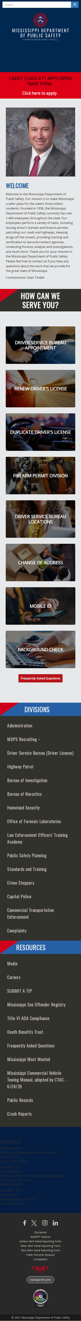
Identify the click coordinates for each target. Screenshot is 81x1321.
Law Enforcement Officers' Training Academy (37, 838)
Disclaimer (40, 1232)
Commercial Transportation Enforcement (30, 913)
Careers (14, 977)
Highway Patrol (20, 766)
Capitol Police (19, 896)
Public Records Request (40, 1255)
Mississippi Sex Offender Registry (36, 1004)
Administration (19, 725)
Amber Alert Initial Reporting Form (40, 1241)
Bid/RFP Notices (40, 1237)
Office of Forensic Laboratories (34, 821)
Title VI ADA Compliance (28, 1018)
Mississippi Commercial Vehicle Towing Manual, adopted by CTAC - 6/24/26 (36, 1079)
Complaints (16, 930)
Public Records (20, 1100)
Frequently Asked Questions (40, 678)
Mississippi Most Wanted (28, 1059)
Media (12, 963)
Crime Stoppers (20, 882)
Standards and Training (27, 868)
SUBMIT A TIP (19, 990)
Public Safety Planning (26, 855)
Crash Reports (19, 1113)
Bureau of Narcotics (24, 793)
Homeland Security (23, 807)
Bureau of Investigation (27, 780)
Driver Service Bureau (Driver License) (40, 752)
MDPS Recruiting (22, 739)
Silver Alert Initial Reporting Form (40, 1246)
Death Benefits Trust (25, 1031)
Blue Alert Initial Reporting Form (40, 1250)
